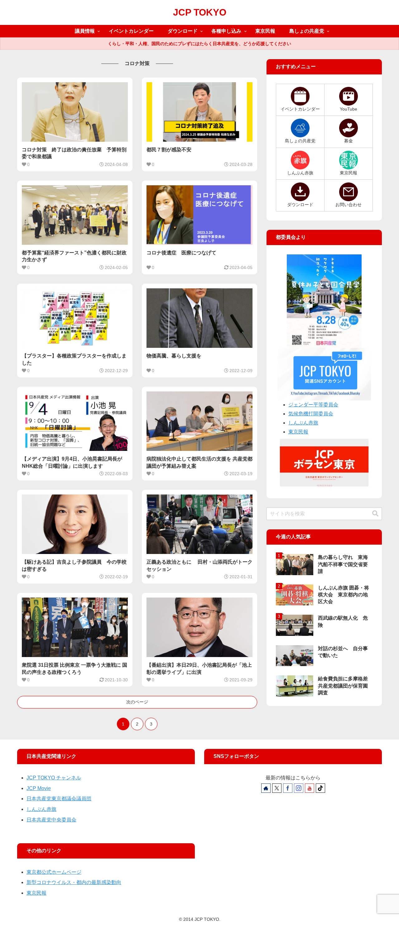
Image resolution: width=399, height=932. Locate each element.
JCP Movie (38, 788)
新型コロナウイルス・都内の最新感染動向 (73, 882)
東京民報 (298, 431)
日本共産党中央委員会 (51, 819)
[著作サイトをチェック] (266, 788)
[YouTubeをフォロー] (309, 788)
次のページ (137, 701)
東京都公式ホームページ (53, 872)
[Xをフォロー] (276, 788)
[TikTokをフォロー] (320, 788)
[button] (375, 513)
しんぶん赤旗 (303, 422)
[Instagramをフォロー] (298, 788)
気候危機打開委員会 (310, 413)
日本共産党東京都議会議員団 (58, 798)
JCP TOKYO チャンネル (53, 777)
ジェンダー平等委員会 (313, 404)
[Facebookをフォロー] (287, 788)
